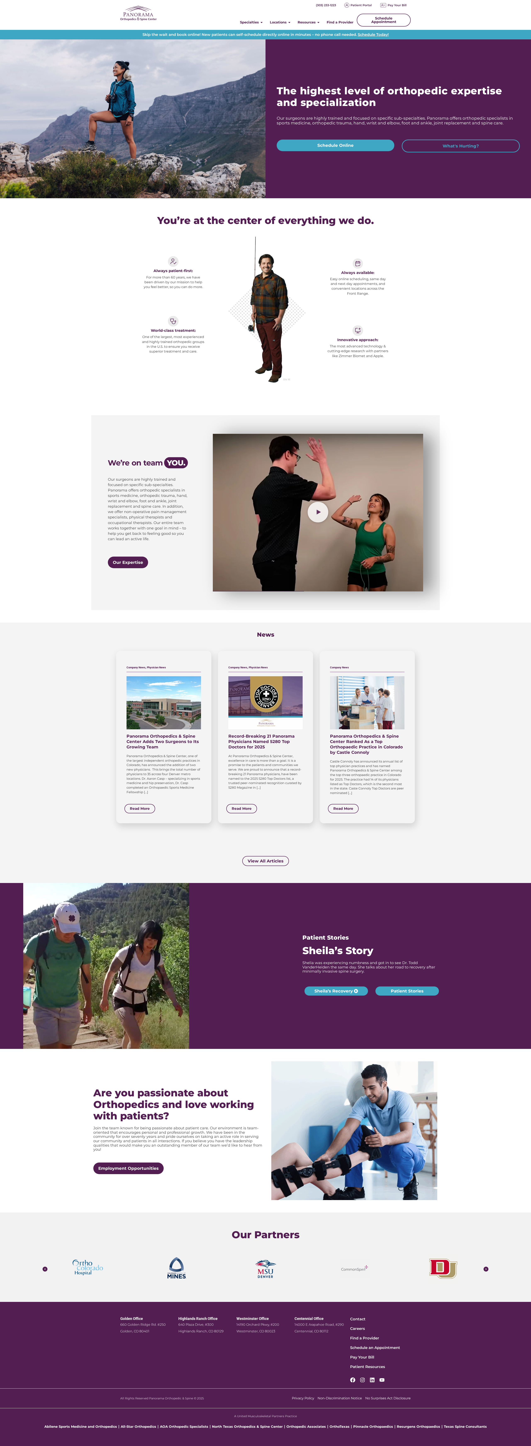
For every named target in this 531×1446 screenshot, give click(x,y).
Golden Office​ (131, 1318)
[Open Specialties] (261, 22)
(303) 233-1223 (326, 5)
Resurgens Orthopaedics (418, 1427)
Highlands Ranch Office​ (198, 1318)
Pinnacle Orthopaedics (373, 1427)
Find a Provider (364, 1338)
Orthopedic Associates (306, 1427)
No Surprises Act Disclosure (388, 1398)
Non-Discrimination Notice (340, 1398)
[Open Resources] (318, 22)
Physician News (156, 667)
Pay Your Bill (397, 5)
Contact (357, 1319)
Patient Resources (367, 1367)
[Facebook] (352, 1380)
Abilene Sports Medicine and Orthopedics (80, 1427)
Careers (357, 1328)
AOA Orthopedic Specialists (184, 1427)
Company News (136, 667)
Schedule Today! (373, 34)
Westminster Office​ (252, 1318)
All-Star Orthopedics (138, 1427)
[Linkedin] (372, 1380)
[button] (318, 513)
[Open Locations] (289, 22)
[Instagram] (362, 1380)
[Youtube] (382, 1380)
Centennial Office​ (309, 1318)
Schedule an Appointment (375, 1347)
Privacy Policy (303, 1398)
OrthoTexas (340, 1427)
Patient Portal (361, 5)
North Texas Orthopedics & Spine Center (247, 1427)
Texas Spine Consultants (465, 1427)
